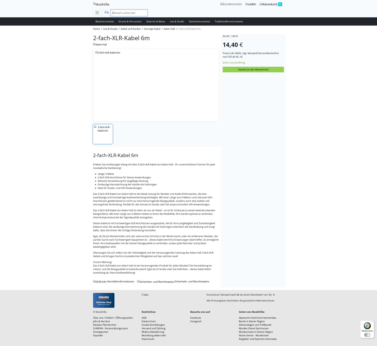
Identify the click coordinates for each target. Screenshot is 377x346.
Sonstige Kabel (152, 28)
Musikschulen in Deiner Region (256, 332)
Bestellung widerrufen (154, 335)
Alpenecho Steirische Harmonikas (257, 317)
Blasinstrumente (104, 21)
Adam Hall (169, 28)
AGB (144, 317)
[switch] (367, 335)
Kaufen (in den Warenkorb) (253, 69)
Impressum (148, 339)
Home (96, 28)
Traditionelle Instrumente (229, 21)
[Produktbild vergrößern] (156, 85)
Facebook (195, 317)
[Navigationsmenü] (97, 13)
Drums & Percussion (130, 21)
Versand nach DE (229, 294)
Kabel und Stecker (131, 28)
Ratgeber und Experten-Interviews (258, 339)
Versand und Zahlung (154, 328)
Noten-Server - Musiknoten (254, 335)
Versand (252, 53)
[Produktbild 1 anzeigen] (103, 134)
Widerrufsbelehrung (153, 332)
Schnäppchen (100, 332)
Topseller (98, 335)
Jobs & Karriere (101, 321)
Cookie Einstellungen (153, 324)
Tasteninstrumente (199, 21)
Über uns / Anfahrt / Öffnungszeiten (113, 317)
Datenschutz (149, 321)
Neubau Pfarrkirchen (104, 324)
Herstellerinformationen (120, 281)
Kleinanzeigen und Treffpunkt (255, 324)
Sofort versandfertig (234, 62)
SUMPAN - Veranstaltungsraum (110, 328)
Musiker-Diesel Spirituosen (254, 328)
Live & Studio (177, 21)
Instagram (196, 321)
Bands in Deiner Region (252, 321)
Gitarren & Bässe (155, 21)
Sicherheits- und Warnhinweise (191, 281)
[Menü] (372, 322)
